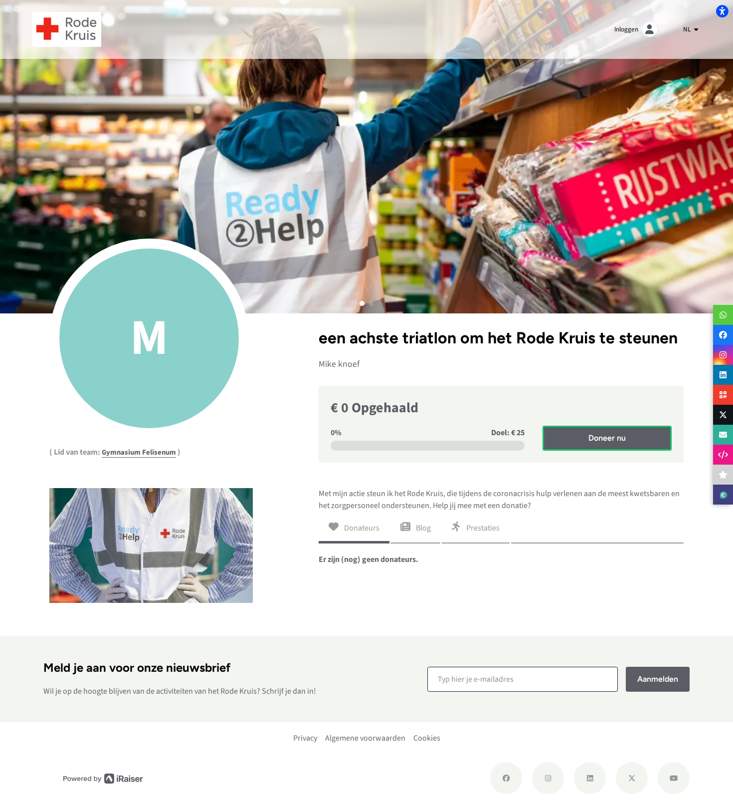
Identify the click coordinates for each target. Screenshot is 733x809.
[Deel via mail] (723, 435)
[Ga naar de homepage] (66, 28)
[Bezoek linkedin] (590, 778)
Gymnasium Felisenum (139, 452)
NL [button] (687, 29)
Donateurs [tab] (361, 527)
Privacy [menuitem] (305, 738)
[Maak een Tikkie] (723, 495)
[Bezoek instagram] (548, 778)
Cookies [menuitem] (426, 738)
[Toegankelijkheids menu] (722, 11)
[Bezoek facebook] (506, 778)
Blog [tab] (422, 527)
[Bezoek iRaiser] (103, 778)
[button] (362, 303)
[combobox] (690, 29)
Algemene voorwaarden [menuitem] (365, 738)
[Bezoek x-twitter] (632, 778)
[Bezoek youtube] (674, 778)
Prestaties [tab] (482, 527)
